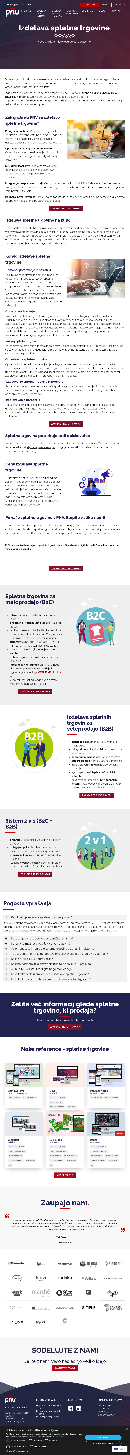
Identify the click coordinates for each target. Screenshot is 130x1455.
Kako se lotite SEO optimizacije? (32, 958)
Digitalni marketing (72, 12)
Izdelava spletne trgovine (74, 41)
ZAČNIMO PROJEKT (89, 4)
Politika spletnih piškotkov (48, 1417)
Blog (102, 11)
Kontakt (117, 11)
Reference (87, 11)
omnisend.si (105, 1405)
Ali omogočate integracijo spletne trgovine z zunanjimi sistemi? (52, 948)
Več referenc (65, 1175)
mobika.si (105, 4)
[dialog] (65, 1440)
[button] (44, 1451)
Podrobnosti (59, 1436)
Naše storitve (46, 41)
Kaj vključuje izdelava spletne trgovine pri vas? (41, 917)
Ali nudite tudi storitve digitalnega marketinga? (42, 969)
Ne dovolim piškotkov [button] (103, 1444)
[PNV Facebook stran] (71, 1410)
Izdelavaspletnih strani (41, 13)
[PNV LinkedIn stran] (79, 1410)
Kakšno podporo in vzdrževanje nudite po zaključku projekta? (51, 964)
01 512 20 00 (27, 4)
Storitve (26, 11)
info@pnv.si (14, 4)
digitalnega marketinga (41, 447)
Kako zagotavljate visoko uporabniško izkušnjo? (42, 938)
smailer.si (118, 4)
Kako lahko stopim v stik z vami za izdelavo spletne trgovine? (51, 979)
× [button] (127, 1429)
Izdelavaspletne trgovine (56, 13)
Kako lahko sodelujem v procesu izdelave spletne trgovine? (50, 974)
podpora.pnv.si (106, 1414)
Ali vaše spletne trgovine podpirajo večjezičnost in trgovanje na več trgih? (59, 953)
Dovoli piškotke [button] (103, 1437)
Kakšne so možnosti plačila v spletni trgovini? (40, 943)
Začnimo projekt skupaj (66, 208)
